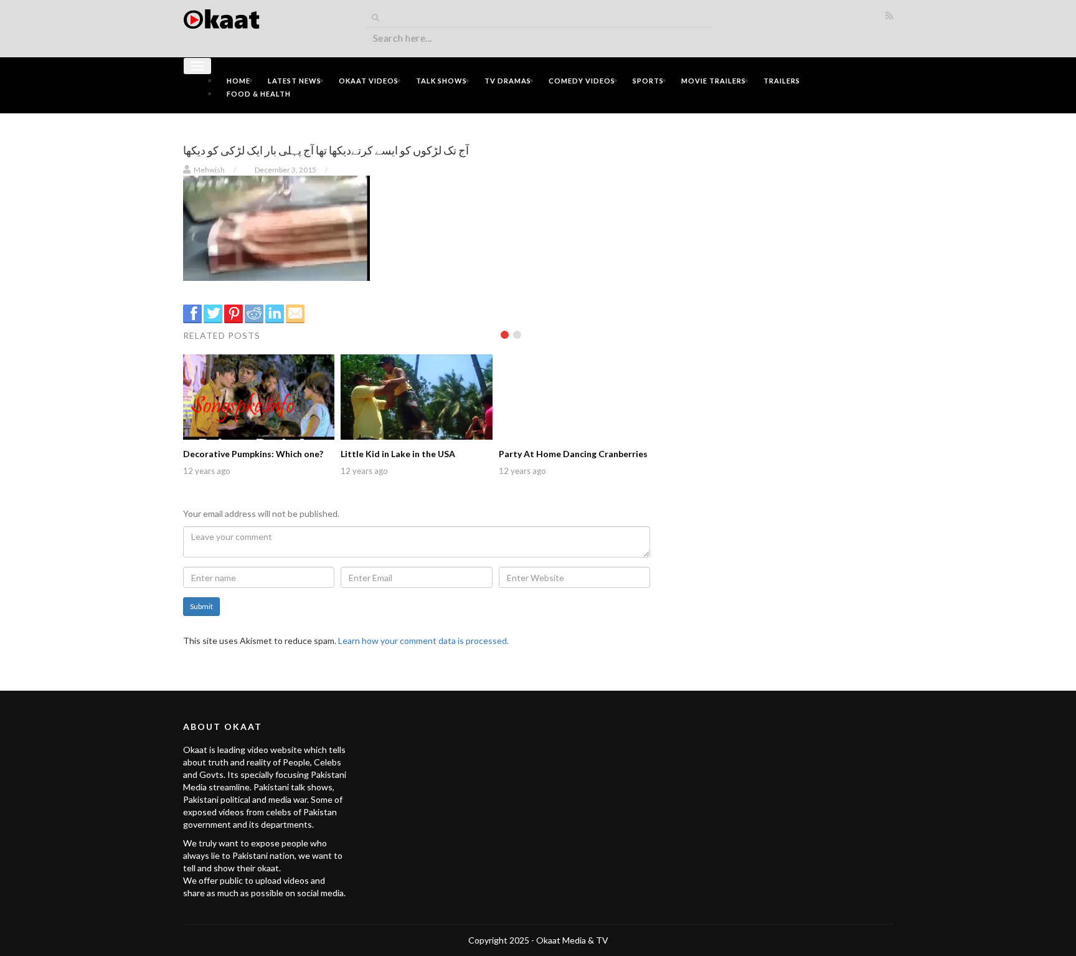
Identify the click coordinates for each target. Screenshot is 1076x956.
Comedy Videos (582, 81)
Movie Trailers (713, 81)
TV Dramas (507, 81)
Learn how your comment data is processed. (423, 640)
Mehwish (209, 169)
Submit (201, 606)
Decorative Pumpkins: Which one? (253, 453)
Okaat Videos (369, 81)
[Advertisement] (780, 210)
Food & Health (259, 94)
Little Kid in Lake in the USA (398, 453)
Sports (648, 81)
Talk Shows (441, 81)
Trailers (781, 81)
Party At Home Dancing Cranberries (573, 453)
